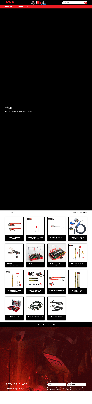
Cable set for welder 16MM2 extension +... (35, 317)
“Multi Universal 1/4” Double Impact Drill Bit (35, 238)
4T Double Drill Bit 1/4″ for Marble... (78, 264)
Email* (49, 382)
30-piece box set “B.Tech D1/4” (56, 264)
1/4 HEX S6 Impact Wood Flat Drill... (56, 238)
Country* (69, 382)
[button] (10, 6)
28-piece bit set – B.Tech (35, 264)
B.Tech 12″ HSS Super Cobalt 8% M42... (77, 291)
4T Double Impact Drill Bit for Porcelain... (14, 291)
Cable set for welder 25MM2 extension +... (56, 317)
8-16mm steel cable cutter (56, 290)
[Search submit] (85, 3)
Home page (8, 213)
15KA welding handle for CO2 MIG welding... (77, 238)
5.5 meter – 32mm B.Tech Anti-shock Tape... (35, 291)
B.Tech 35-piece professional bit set (14, 317)
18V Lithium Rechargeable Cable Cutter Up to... (14, 264)
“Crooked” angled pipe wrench (14, 238)
